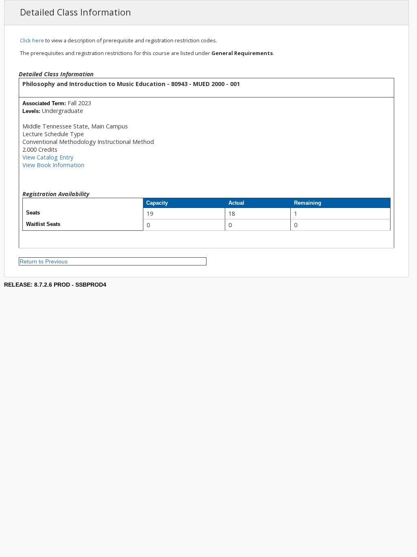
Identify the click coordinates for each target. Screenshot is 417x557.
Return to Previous (44, 261)
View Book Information (53, 165)
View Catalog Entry (47, 157)
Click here (32, 40)
